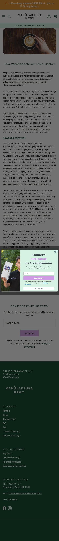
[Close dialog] (55, 251)
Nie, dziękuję (38, 288)
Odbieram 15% (38, 278)
